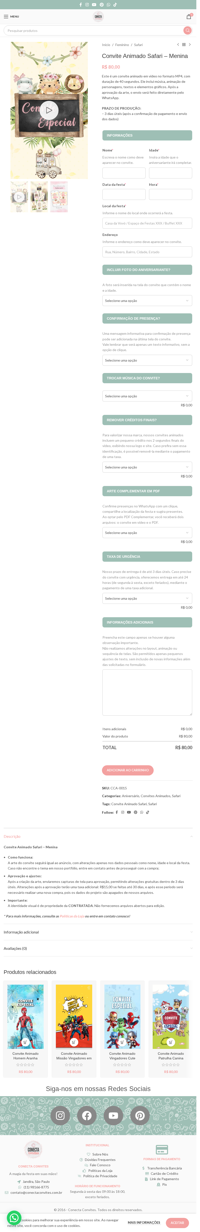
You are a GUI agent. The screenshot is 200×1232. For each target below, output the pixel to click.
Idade (154, 150)
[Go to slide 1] (44, 174)
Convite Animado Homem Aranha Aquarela (25, 1058)
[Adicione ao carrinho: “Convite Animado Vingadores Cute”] (122, 1042)
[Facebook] (87, 1115)
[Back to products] (184, 45)
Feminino (122, 45)
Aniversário (130, 796)
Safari (138, 45)
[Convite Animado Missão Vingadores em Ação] (74, 1017)
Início (106, 45)
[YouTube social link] (94, 4)
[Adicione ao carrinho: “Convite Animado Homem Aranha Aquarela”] (25, 1042)
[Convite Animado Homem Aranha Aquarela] (25, 1017)
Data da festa (114, 184)
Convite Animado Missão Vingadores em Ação (74, 1058)
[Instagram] (60, 1115)
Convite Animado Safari (129, 804)
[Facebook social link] (81, 4)
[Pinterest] (140, 1115)
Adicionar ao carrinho (128, 770)
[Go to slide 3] (54, 174)
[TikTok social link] (115, 4)
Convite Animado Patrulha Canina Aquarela (171, 1058)
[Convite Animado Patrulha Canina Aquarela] (171, 1017)
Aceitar (177, 1223)
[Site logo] (98, 16)
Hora (153, 184)
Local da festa (114, 206)
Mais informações (144, 1222)
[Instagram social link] (87, 4)
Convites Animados (155, 796)
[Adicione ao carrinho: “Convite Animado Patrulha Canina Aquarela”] (171, 1042)
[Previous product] (178, 45)
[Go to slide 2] (49, 174)
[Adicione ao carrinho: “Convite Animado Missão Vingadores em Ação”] (74, 1042)
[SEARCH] (187, 30)
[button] (15, 110)
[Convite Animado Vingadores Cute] (122, 1017)
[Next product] (190, 45)
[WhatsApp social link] (108, 4)
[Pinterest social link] (101, 4)
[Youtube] (113, 1115)
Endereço (110, 235)
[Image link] (33, 1149)
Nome (107, 150)
